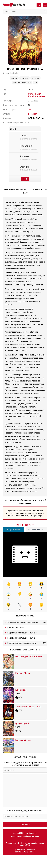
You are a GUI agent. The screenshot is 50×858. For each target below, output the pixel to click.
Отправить (25, 824)
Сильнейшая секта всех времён (22, 622)
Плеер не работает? (25, 525)
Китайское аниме (36, 96)
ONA (39, 94)
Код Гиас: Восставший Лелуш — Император (22, 633)
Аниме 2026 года (20, 833)
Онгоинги (33, 833)
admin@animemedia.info (25, 852)
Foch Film (32, 114)
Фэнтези (24, 78)
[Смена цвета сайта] (39, 5)
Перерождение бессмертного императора (21, 644)
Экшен (14, 78)
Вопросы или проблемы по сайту (25, 836)
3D (35, 82)
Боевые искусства (22, 82)
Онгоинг (32, 94)
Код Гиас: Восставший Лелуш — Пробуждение (22, 639)
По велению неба (15, 627)
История (35, 78)
